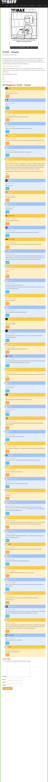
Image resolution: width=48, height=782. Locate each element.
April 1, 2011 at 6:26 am (10, 334)
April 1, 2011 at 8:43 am (10, 434)
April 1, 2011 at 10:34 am (11, 470)
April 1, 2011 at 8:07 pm (10, 559)
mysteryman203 (11, 215)
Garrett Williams (11, 239)
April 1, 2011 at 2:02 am (10, 230)
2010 (3, 76)
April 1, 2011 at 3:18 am (10, 254)
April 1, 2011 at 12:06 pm (11, 534)
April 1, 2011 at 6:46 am (10, 359)
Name (4, 679)
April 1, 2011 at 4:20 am (10, 269)
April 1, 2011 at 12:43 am (11, 103)
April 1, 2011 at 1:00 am (10, 150)
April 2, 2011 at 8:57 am (10, 596)
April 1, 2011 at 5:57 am (10, 310)
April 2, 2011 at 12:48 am (11, 582)
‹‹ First (12, 47)
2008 (3, 79)
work (11, 81)
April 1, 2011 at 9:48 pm (10, 571)
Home (7, 5)
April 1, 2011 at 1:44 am (10, 219)
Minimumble (39, 5)
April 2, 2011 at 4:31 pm (10, 623)
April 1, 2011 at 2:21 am (10, 242)
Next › (32, 47)
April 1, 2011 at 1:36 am (10, 207)
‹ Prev (16, 47)
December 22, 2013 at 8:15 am (12, 650)
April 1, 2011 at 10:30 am (11, 458)
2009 (3, 77)
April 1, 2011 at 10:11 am (11, 446)
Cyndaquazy (10, 356)
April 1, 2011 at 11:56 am (11, 520)
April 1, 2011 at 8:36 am (10, 421)
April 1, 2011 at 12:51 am (11, 126)
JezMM (9, 544)
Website (4, 685)
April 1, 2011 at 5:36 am (10, 283)
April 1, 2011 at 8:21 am (10, 372)
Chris (17, 54)
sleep (9, 81)
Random (27, 47)
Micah (9, 88)
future (6, 81)
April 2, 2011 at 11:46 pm (11, 638)
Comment (4, 676)
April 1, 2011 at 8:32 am (10, 409)
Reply (7, 96)
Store (17, 5)
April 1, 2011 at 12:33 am (11, 91)
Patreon (12, 5)
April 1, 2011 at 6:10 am (10, 322)
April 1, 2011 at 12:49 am (11, 115)
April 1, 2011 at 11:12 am (11, 481)
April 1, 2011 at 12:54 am (11, 138)
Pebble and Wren (24, 5)
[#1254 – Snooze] (24, 27)
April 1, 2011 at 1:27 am (10, 195)
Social (45, 5)
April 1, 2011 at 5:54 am (10, 298)
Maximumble (32, 5)
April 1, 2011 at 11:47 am (11, 505)
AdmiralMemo (11, 635)
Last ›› (35, 47)
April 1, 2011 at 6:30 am (10, 347)
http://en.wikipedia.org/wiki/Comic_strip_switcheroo (16, 508)
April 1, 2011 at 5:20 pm (10, 547)
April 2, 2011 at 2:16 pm (10, 609)
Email (4, 682)
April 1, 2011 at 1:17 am (10, 183)
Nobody (9, 646)
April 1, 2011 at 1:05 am (10, 162)
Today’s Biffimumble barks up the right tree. (11, 66)
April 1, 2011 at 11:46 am (11, 493)
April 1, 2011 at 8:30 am (10, 397)
